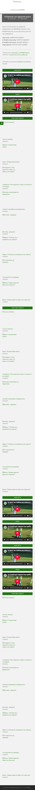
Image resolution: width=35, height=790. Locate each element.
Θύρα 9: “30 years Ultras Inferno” (11, 162)
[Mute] (28, 88)
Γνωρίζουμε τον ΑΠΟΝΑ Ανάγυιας (20, 52)
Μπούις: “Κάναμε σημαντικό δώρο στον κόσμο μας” (16, 300)
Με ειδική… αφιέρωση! (8, 232)
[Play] (4, 88)
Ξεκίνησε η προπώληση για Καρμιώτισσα (13, 209)
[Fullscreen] (30, 88)
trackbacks (20, 61)
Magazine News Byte (15, 787)
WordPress (28, 787)
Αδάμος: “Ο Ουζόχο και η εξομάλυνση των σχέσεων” (16, 254)
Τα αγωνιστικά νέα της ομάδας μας (18, 54)
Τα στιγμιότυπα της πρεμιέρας (10, 277)
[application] (17, 81)
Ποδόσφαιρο (23, 18)
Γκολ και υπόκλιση (7, 139)
